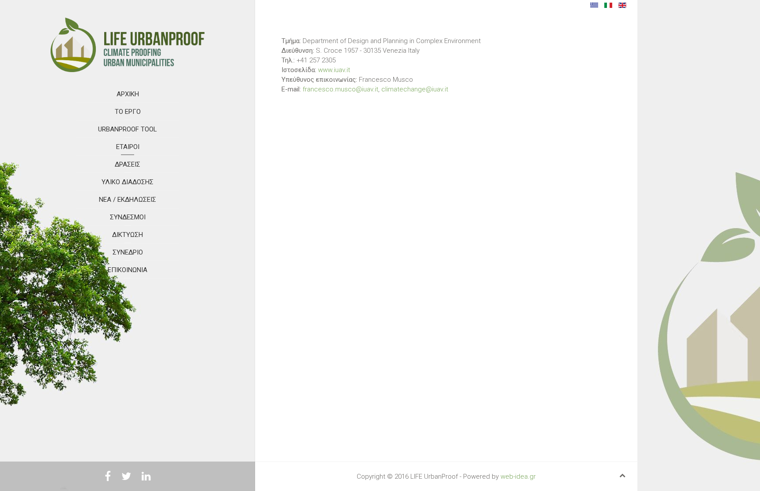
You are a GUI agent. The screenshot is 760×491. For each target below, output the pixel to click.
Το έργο (128, 112)
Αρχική (128, 94)
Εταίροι (127, 147)
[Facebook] (107, 478)
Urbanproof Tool (127, 129)
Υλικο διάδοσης (127, 182)
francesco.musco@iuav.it (340, 89)
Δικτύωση (127, 235)
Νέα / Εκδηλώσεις (127, 200)
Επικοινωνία (127, 270)
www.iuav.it (334, 70)
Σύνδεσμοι (128, 217)
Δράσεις (127, 164)
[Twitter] (126, 478)
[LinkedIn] (146, 478)
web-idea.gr (518, 476)
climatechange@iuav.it (414, 89)
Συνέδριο (128, 252)
